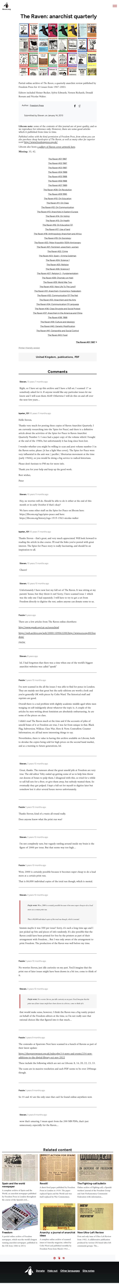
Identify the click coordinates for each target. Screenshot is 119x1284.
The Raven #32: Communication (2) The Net (57, 295)
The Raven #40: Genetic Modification (57, 326)
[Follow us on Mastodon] (63, 1258)
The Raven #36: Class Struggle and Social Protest (57, 308)
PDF (77, 357)
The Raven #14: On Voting (58, 216)
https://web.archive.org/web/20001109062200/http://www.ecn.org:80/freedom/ (57, 635)
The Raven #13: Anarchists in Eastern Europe (57, 212)
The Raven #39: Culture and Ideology (57, 322)
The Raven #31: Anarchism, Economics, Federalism (57, 291)
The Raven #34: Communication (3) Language (57, 304)
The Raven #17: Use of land (57, 229)
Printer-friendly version (29, 348)
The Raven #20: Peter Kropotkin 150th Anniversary (57, 242)
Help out (52, 1270)
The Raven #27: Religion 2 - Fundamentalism (57, 273)
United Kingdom (46, 357)
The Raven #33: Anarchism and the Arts (57, 300)
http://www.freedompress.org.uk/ (41, 142)
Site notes (88, 1270)
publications (65, 357)
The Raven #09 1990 (57, 194)
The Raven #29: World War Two (57, 282)
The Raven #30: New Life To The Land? (58, 286)
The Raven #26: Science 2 (58, 269)
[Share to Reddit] (79, 106)
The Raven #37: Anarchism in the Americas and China (57, 313)
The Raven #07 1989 (57, 185)
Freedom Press (37, 105)
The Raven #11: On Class (57, 203)
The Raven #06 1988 (57, 181)
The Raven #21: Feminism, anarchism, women (58, 247)
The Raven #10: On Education (57, 198)
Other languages (70, 1270)
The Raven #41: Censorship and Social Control (57, 330)
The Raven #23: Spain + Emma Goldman (57, 256)
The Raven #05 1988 (57, 176)
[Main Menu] (114, 6)
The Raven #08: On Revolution (57, 189)
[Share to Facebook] (75, 106)
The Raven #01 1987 (57, 159)
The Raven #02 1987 (57, 163)
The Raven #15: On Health (58, 220)
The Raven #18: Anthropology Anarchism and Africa (57, 234)
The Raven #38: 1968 (57, 317)
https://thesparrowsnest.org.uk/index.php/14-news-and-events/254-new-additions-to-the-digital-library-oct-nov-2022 (55, 1055)
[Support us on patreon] (59, 1258)
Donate (40, 1270)
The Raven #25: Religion (57, 264)
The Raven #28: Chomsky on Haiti (57, 278)
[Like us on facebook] (54, 1258)
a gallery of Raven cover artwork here (56, 147)
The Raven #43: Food (57, 335)
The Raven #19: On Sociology (57, 238)
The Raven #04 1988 (57, 172)
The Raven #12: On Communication (57, 207)
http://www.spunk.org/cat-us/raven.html (39, 627)
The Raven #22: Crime (57, 251)
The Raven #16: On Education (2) (58, 225)
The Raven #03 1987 (57, 167)
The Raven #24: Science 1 (57, 260)
